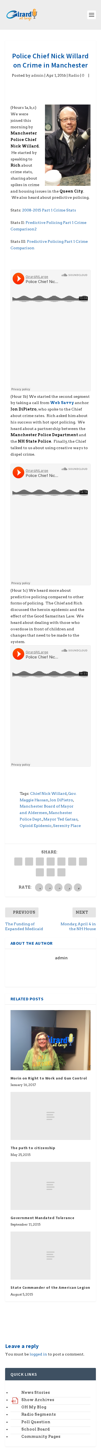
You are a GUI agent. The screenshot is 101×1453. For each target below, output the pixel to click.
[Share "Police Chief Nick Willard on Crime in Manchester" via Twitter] (29, 861)
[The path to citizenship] (51, 1116)
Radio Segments (38, 1414)
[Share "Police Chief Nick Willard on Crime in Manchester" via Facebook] (18, 861)
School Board (35, 1429)
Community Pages (40, 1436)
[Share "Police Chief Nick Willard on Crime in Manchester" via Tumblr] (50, 861)
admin (37, 75)
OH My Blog (33, 1407)
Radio (73, 75)
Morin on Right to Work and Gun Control (49, 1078)
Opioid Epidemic (36, 825)
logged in (38, 1354)
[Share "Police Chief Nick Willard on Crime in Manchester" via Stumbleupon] (39, 872)
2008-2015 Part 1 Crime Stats (49, 210)
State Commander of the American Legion (50, 1287)
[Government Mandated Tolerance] (51, 1186)
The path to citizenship (33, 1147)
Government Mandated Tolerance (43, 1217)
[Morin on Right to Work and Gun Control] (51, 1040)
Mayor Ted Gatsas (60, 819)
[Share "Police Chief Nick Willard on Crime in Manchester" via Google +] (39, 861)
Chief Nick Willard (48, 793)
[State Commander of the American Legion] (51, 1256)
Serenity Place (67, 825)
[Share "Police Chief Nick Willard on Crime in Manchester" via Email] (50, 872)
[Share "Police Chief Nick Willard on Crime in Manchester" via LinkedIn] (72, 861)
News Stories (35, 1392)
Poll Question (35, 1422)
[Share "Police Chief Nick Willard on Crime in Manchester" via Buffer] (83, 861)
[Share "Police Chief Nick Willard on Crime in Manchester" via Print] (61, 872)
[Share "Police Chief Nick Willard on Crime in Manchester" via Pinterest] (61, 861)
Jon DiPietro (61, 800)
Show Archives (37, 1400)
